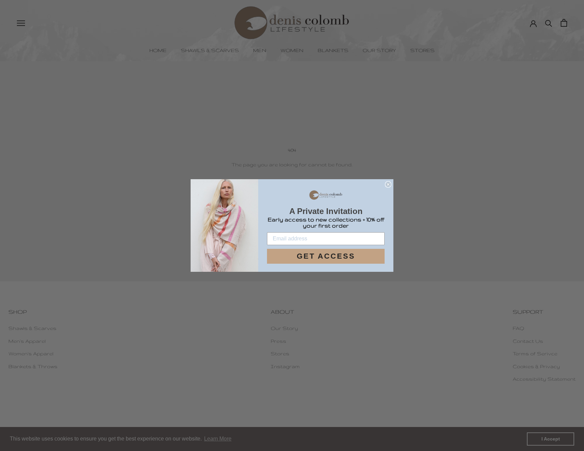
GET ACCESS (326, 256)
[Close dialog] (388, 184)
